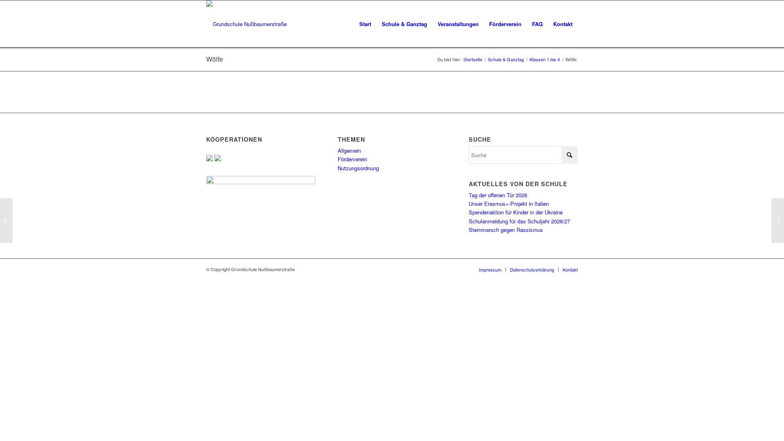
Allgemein (349, 150)
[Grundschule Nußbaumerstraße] (246, 24)
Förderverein (352, 159)
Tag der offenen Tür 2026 (498, 195)
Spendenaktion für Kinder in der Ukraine (516, 212)
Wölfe (214, 59)
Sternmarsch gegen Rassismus (506, 230)
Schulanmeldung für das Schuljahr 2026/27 (519, 221)
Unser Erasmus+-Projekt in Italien (509, 203)
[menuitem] (365, 24)
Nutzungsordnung (358, 168)
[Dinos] (6, 220)
